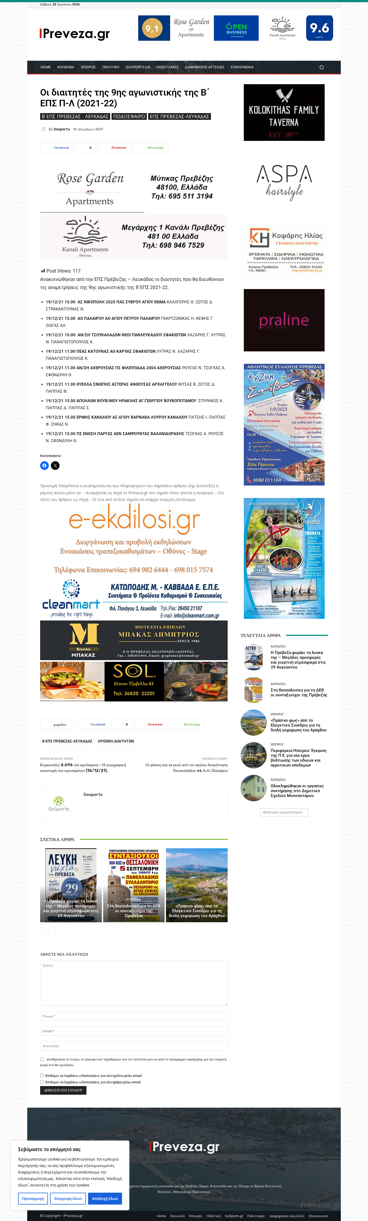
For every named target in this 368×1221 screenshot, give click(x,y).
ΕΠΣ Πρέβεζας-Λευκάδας (179, 116)
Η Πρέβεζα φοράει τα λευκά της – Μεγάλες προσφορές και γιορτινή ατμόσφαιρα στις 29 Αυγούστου (71, 908)
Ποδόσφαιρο (129, 116)
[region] (70, 1175)
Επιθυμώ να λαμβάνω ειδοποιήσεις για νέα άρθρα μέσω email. (93, 1082)
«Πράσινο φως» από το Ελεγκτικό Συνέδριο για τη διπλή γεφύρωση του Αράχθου (197, 911)
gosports (62, 129)
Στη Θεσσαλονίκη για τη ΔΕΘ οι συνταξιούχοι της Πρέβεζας (133, 911)
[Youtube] (324, 4)
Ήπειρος (196, 899)
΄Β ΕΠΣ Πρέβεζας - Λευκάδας (75, 116)
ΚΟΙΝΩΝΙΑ (70, 894)
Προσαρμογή (33, 1198)
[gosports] (44, 129)
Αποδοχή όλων (105, 1198)
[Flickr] (305, 4)
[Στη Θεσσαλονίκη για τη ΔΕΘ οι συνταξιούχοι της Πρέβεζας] (134, 885)
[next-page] (52, 931)
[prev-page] (43, 931)
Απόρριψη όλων (68, 1198)
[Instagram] (311, 4)
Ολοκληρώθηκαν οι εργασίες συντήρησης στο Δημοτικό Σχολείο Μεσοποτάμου (297, 791)
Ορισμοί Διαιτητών (116, 741)
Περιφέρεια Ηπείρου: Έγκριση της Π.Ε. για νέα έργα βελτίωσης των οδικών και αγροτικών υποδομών (298, 758)
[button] (321, 67)
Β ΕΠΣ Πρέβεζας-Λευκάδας (67, 741)
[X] (318, 4)
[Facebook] (299, 4)
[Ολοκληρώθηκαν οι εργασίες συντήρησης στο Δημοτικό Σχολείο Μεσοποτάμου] (254, 788)
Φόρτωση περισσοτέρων (282, 812)
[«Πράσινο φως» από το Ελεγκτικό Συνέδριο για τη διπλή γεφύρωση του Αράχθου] (197, 885)
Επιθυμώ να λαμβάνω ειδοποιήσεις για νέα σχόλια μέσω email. (93, 1076)
